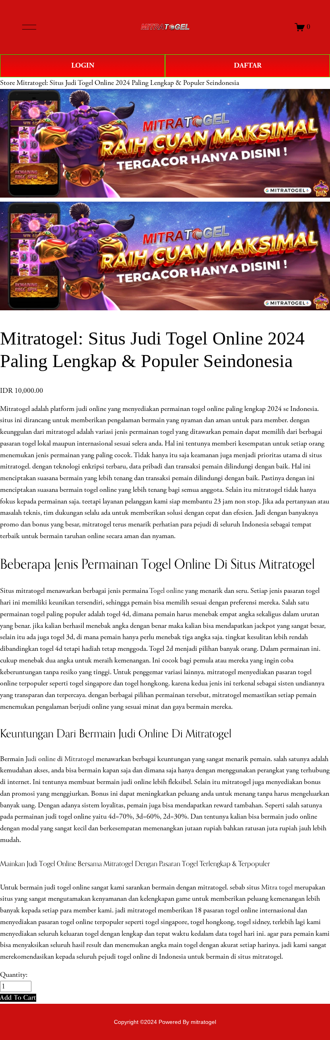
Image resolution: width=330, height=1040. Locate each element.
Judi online (40, 759)
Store (7, 82)
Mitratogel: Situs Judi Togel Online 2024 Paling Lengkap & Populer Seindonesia (127, 82)
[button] (18, 997)
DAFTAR (248, 65)
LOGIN (82, 65)
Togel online (166, 590)
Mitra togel (277, 887)
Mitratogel (79, 759)
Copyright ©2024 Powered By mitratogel (165, 1022)
